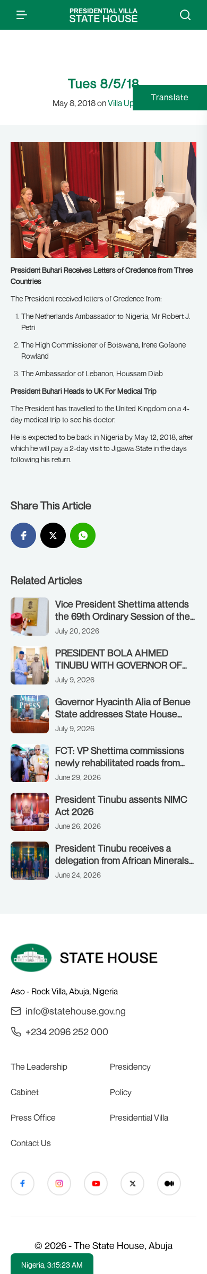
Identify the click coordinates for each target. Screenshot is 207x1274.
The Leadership (39, 1066)
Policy (121, 1092)
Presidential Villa (139, 1117)
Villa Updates (131, 103)
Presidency (130, 1066)
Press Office (33, 1117)
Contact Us (31, 1143)
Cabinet (25, 1092)
